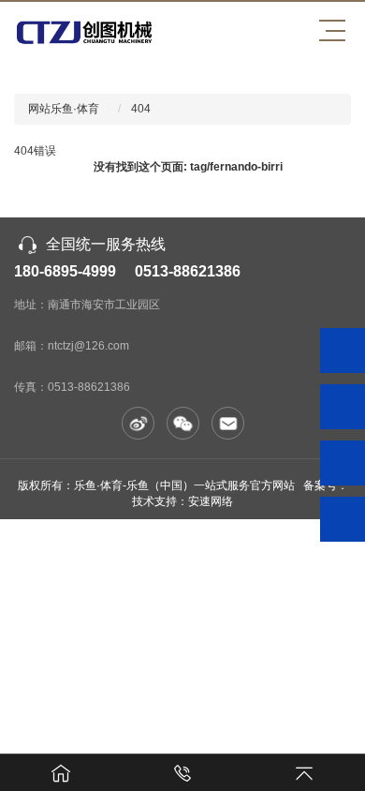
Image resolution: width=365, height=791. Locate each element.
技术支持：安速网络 (182, 501)
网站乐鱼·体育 (63, 108)
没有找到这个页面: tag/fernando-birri (188, 166)
